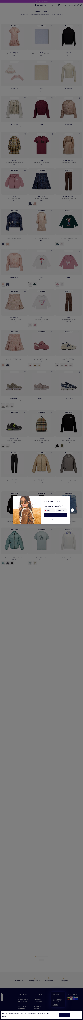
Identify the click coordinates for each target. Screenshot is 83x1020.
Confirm (55, 515)
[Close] (72, 510)
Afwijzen (76, 1015)
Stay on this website (55, 519)
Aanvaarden (64, 1015)
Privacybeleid (31, 1015)
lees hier (38, 1015)
